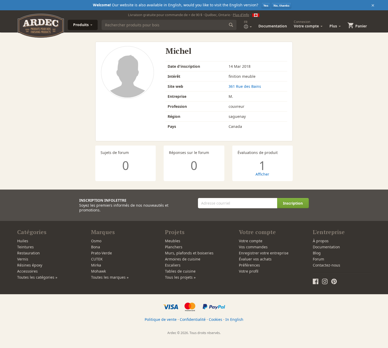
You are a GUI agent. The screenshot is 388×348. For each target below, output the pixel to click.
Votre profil (248, 271)
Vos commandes (253, 246)
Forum (318, 259)
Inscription (293, 203)
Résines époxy (29, 265)
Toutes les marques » (110, 277)
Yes (265, 5)
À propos (321, 240)
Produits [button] (81, 24)
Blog (317, 252)
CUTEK (97, 259)
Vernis (22, 259)
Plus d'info (241, 14)
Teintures (25, 246)
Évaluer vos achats (255, 259)
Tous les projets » (180, 277)
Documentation (272, 25)
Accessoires (27, 271)
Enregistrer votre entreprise (263, 252)
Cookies (215, 319)
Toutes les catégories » (37, 277)
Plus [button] (333, 25)
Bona (95, 246)
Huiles (22, 240)
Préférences (249, 265)
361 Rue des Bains (245, 86)
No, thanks (281, 5)
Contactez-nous (326, 265)
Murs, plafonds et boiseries (189, 252)
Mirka (96, 265)
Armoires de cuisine (182, 259)
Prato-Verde (101, 252)
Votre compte (250, 240)
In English (234, 319)
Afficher (262, 174)
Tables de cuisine (180, 271)
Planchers (173, 246)
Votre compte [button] (307, 24)
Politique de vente (161, 319)
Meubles (172, 240)
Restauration (28, 252)
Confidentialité (193, 319)
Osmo (96, 240)
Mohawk (98, 271)
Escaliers (173, 265)
